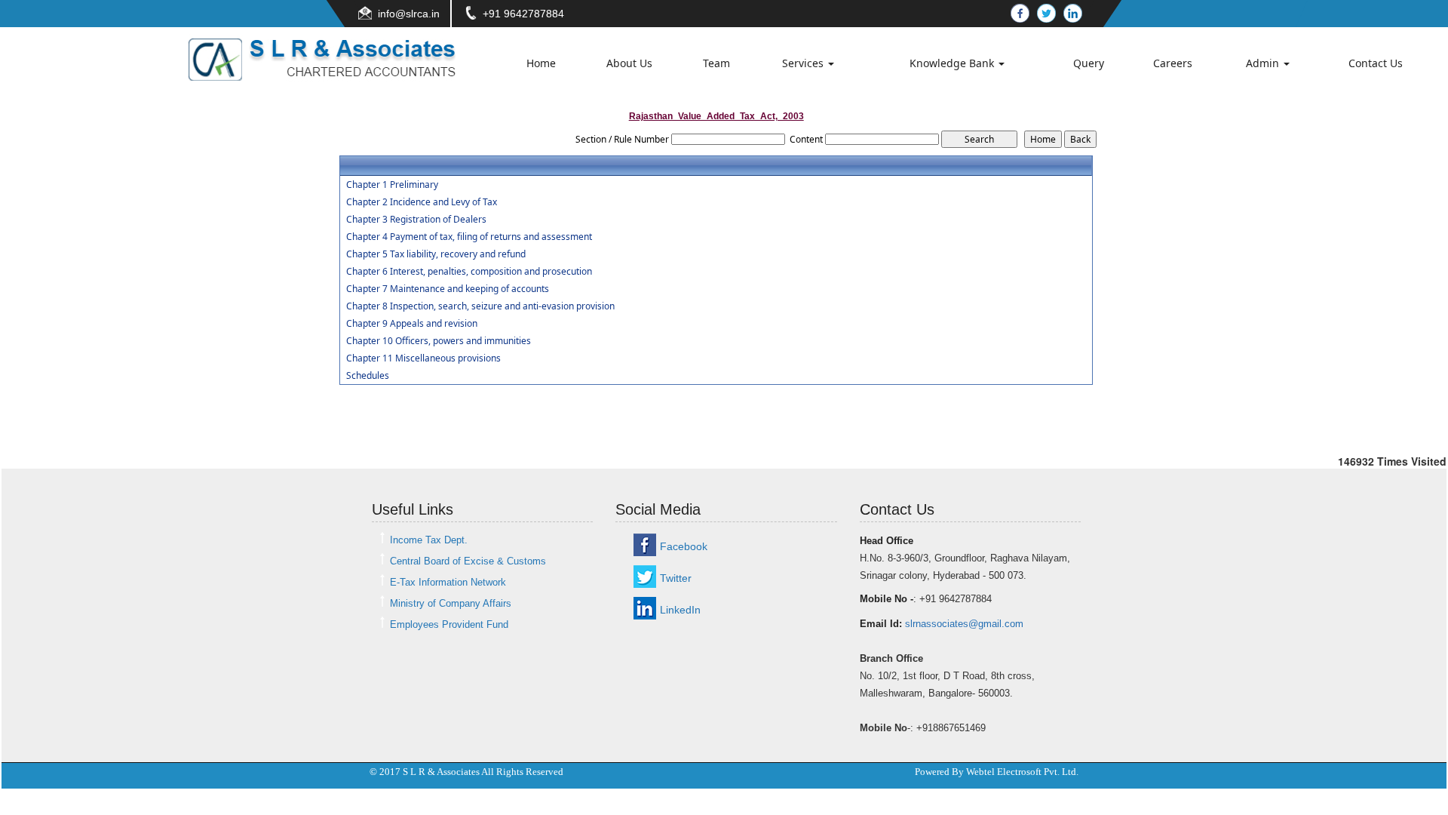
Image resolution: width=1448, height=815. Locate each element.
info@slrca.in (409, 14)
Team (716, 63)
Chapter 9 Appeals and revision (411, 324)
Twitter (676, 578)
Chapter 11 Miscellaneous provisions (423, 358)
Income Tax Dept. (429, 540)
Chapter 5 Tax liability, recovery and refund (436, 254)
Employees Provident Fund (449, 624)
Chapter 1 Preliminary (392, 185)
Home (541, 63)
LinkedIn (680, 610)
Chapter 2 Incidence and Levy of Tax (421, 202)
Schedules (367, 376)
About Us (629, 63)
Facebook (683, 546)
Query (1088, 63)
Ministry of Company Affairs (450, 603)
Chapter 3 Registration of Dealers (416, 220)
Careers (1172, 63)
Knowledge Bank (953, 63)
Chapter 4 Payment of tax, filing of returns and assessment (469, 237)
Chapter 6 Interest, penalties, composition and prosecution (469, 272)
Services (804, 63)
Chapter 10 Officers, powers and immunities (438, 341)
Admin (1264, 63)
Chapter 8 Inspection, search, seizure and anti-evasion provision (480, 306)
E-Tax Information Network (448, 582)
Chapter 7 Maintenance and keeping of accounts (447, 289)
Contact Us (1375, 63)
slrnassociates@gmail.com (964, 623)
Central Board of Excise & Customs (468, 561)
